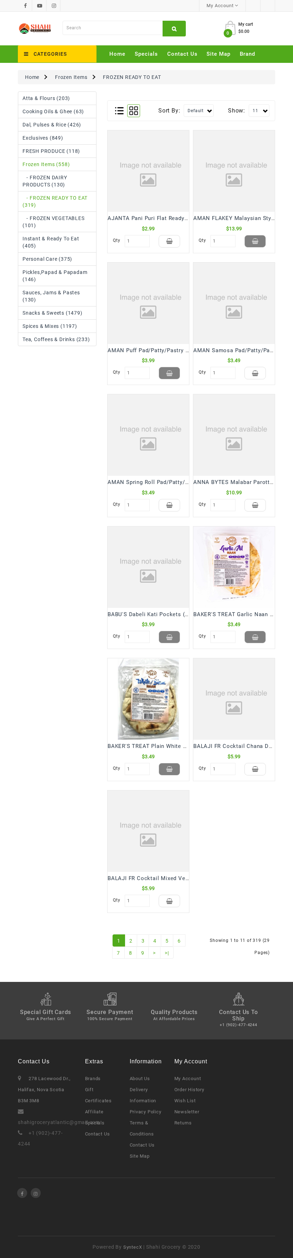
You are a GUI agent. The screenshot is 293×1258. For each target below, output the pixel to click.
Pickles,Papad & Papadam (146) (55, 275)
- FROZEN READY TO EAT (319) (55, 201)
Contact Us (182, 54)
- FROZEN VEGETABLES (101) (54, 221)
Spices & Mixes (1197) (50, 326)
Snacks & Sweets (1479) (53, 313)
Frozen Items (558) (46, 164)
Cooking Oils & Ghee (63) (53, 111)
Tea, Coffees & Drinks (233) (56, 339)
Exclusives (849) (43, 138)
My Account (187, 1078)
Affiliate (94, 1111)
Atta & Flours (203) (46, 98)
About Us (140, 1078)
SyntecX (132, 1247)
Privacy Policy (146, 1111)
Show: (236, 110)
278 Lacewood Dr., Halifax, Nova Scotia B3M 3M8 (44, 1089)
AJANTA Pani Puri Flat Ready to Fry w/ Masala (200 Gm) (182, 218)
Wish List (185, 1100)
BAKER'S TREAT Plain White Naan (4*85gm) (165, 746)
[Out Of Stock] (255, 241)
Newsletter (186, 1111)
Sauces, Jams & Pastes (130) (51, 296)
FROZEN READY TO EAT (132, 77)
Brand (247, 54)
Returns (183, 1122)
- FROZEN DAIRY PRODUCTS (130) (45, 181)
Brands (93, 1078)
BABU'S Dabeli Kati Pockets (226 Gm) (157, 614)
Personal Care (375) (47, 259)
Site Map (218, 54)
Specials (146, 54)
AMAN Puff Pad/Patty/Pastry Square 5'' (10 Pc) (170, 350)
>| (167, 953)
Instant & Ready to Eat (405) (51, 242)
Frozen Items (71, 77)
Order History (189, 1089)
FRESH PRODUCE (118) (51, 151)
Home (117, 54)
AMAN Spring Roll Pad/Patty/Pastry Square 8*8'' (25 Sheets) (187, 482)
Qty (116, 240)
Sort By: (169, 110)
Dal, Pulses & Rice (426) (52, 125)
